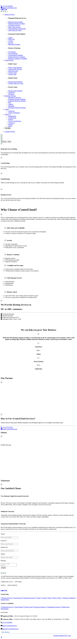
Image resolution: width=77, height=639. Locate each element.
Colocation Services (14, 25)
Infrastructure (12, 116)
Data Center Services (14, 27)
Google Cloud (12, 72)
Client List (11, 111)
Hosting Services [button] (10, 14)
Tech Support (5, 632)
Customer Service (10, 131)
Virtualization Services (53, 607)
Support (10, 124)
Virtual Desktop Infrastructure (17, 28)
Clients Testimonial (14, 112)
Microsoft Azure (13, 71)
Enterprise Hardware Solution (17, 101)
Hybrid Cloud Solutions (15, 82)
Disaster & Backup (39, 607)
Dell (9, 102)
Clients (38, 598)
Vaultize (10, 104)
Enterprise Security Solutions (16, 99)
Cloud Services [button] (9, 60)
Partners (10, 119)
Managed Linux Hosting (15, 22)
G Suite (10, 41)
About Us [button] (7, 114)
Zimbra (10, 37)
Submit (3, 567)
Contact (44, 598)
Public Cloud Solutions (15, 67)
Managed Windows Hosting (16, 23)
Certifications (12, 118)
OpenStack (11, 92)
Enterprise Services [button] (10, 96)
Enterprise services (29, 598)
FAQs (10, 126)
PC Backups (12, 52)
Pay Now (7, 128)
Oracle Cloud (12, 74)
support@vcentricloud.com (10, 629)
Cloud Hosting (18, 607)
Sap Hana (11, 94)
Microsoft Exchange (14, 44)
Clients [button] (7, 109)
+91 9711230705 (7, 427)
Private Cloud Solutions (15, 91)
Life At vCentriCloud (14, 121)
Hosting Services (7, 598)
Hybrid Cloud (28, 607)
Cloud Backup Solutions (15, 55)
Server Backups (13, 53)
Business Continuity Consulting (17, 58)
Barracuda (11, 106)
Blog (49, 598)
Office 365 (11, 39)
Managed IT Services (14, 97)
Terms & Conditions (68, 598)
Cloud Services (18, 598)
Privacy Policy (56, 598)
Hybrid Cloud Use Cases (15, 83)
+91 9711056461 (7, 6)
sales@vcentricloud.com (9, 8)
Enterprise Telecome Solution (17, 107)
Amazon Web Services (15, 69)
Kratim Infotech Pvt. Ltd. (62, 635)
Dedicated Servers (7, 607)
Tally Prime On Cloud (14, 30)
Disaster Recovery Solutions (16, 57)
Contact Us (11, 123)
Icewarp (10, 43)
